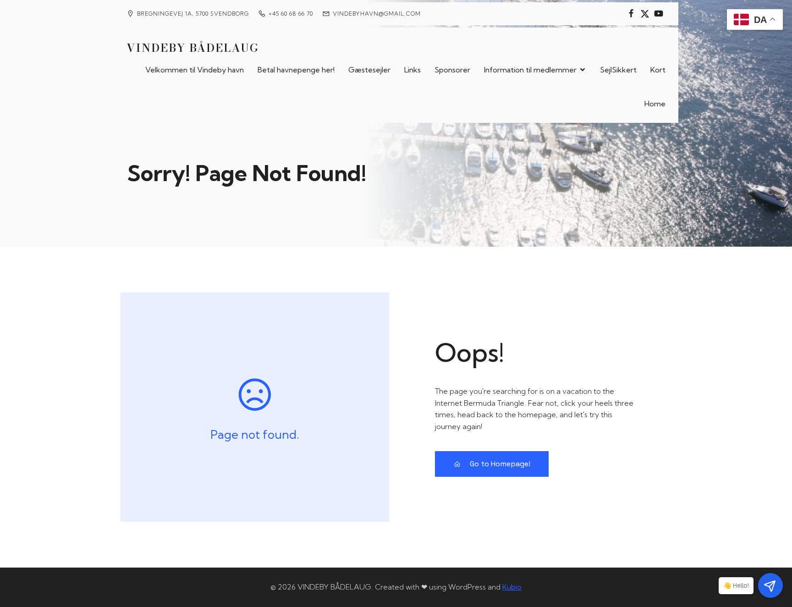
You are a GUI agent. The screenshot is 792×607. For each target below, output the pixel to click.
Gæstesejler (369, 69)
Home (655, 103)
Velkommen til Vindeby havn (194, 69)
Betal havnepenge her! (296, 69)
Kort (658, 69)
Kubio (512, 586)
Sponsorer (452, 69)
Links (412, 69)
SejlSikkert (618, 69)
